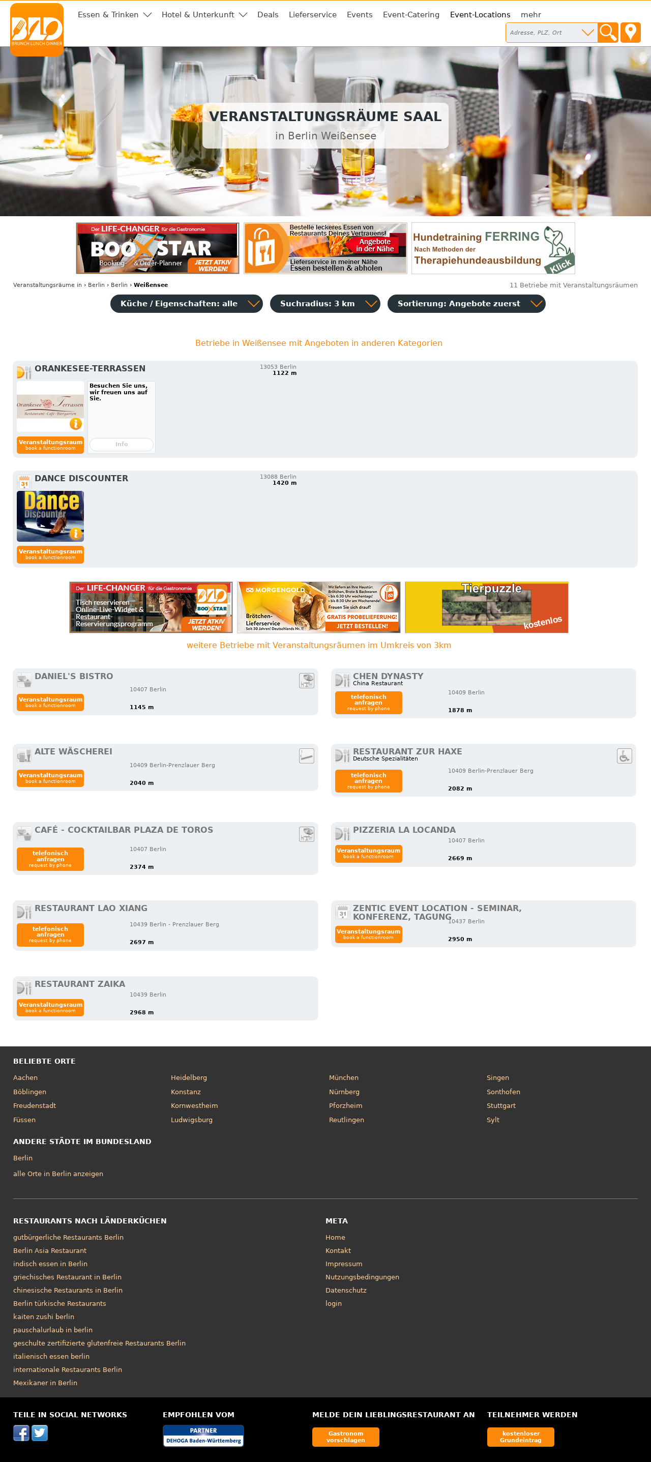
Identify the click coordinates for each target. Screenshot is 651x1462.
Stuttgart (501, 1105)
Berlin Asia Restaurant (49, 1250)
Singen (498, 1077)
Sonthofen (503, 1092)
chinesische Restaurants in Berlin (68, 1290)
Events (360, 14)
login (334, 1303)
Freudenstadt (34, 1105)
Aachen (25, 1077)
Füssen (24, 1120)
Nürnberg (344, 1092)
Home (335, 1237)
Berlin (23, 1158)
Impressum (344, 1264)
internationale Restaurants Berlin (67, 1369)
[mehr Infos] (50, 406)
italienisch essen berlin (51, 1356)
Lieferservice (313, 14)
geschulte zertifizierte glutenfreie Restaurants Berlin (99, 1343)
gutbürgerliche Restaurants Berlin (68, 1237)
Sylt (493, 1120)
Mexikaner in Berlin (45, 1383)
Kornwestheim (194, 1105)
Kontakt (338, 1250)
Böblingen (29, 1092)
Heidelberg (189, 1077)
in (47, 285)
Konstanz (186, 1092)
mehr (531, 14)
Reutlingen (346, 1120)
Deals (268, 14)
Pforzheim (346, 1105)
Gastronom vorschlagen (346, 1436)
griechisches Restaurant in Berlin (67, 1277)
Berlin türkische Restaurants (59, 1303)
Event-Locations (480, 14)
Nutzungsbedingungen (362, 1277)
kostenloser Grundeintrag (521, 1436)
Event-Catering (411, 14)
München (344, 1077)
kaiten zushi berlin (43, 1317)
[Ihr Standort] (630, 32)
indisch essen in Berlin (50, 1264)
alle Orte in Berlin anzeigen (58, 1174)
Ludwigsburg (192, 1120)
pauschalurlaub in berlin (53, 1330)
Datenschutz (346, 1290)
